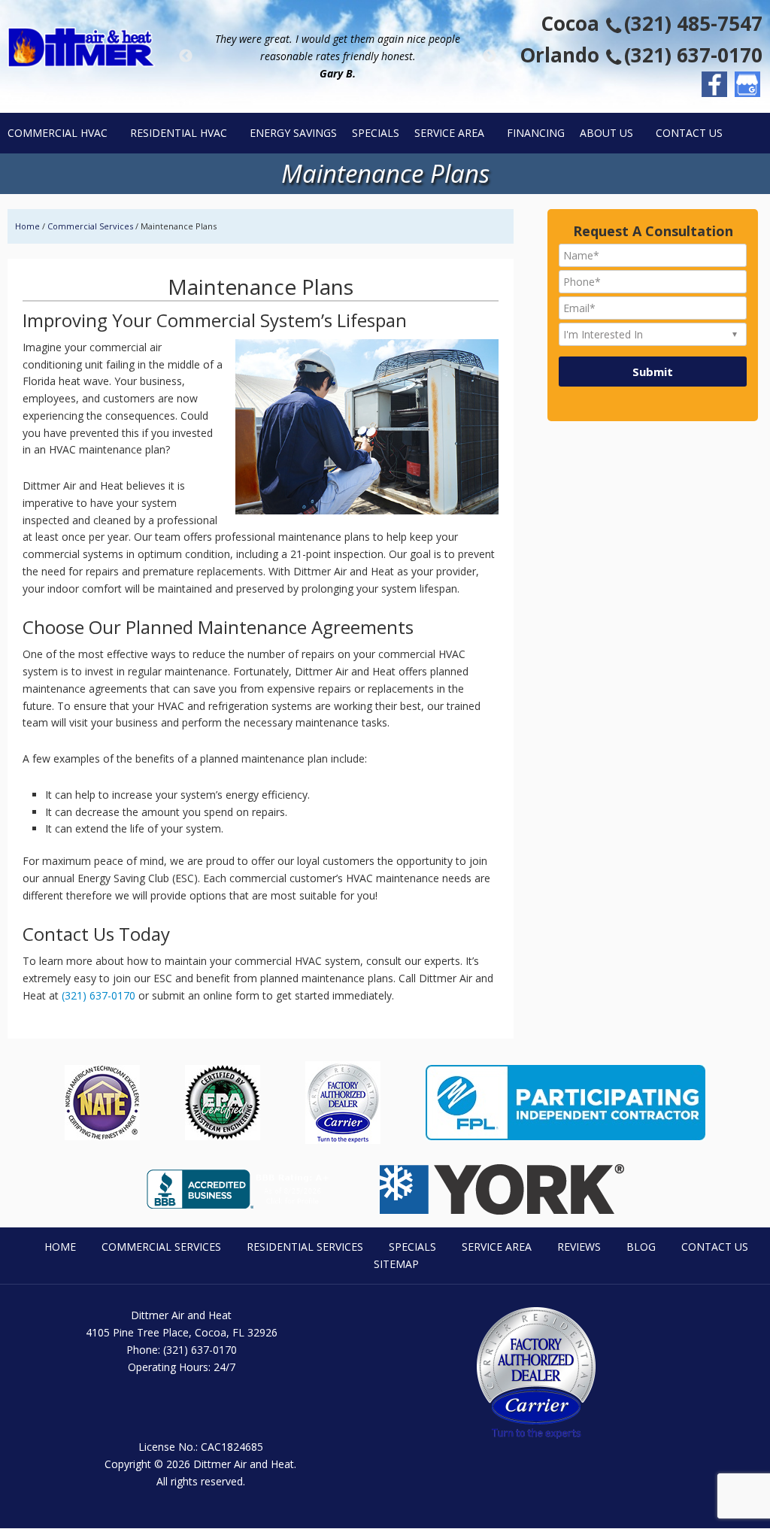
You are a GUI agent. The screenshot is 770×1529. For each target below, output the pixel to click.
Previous (185, 56)
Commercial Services (90, 226)
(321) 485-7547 (693, 23)
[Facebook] (714, 84)
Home (60, 1246)
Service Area (497, 1246)
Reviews (579, 1246)
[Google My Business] (747, 84)
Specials (412, 1246)
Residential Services (305, 1246)
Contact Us (714, 1246)
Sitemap (396, 1264)
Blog (641, 1246)
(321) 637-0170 (693, 54)
